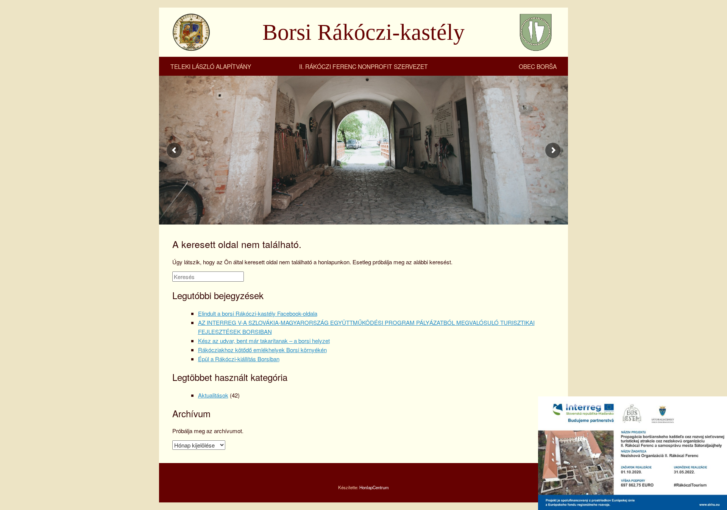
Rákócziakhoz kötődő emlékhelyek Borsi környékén (262, 350)
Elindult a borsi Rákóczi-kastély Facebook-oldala (257, 313)
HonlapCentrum (374, 487)
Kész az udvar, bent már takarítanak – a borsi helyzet (264, 341)
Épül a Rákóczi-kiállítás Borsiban (238, 359)
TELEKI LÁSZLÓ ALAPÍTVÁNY (210, 66)
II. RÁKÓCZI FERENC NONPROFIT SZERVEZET (363, 66)
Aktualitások (213, 395)
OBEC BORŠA (538, 66)
